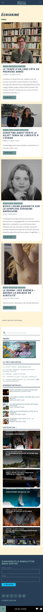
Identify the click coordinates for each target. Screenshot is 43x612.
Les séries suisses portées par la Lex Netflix (25, 398)
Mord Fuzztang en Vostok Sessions (24, 390)
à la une (5, 130)
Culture (5, 66)
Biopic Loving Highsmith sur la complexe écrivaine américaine (21, 209)
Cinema (11, 130)
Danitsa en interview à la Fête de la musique (24, 412)
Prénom (4, 576)
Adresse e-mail (6, 568)
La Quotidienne (13, 66)
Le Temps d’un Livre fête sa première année (21, 70)
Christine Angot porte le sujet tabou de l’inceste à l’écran (21, 135)
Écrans (16, 130)
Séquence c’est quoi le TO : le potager (22, 419)
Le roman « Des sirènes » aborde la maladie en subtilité (19, 293)
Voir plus (9, 97)
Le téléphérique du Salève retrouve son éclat (24, 405)
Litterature (22, 66)
